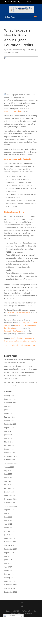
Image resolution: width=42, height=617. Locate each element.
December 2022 (10, 495)
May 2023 (8, 477)
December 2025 (10, 399)
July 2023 (7, 470)
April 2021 (8, 567)
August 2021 (9, 552)
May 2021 (8, 563)
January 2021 (9, 577)
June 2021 (8, 560)
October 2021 (9, 545)
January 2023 (9, 492)
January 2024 (9, 449)
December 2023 (10, 453)
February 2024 (9, 445)
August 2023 (9, 467)
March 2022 (8, 527)
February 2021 (9, 574)
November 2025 (10, 402)
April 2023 (8, 481)
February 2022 (9, 531)
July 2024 (7, 431)
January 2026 (9, 395)
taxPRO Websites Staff (15, 50)
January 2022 (9, 535)
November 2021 (10, 542)
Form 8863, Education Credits (18, 313)
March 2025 (8, 413)
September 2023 (10, 463)
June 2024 (8, 435)
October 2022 (9, 503)
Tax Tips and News (11, 52)
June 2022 (8, 517)
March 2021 (8, 570)
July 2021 (7, 556)
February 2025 (9, 417)
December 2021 (10, 538)
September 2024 (10, 424)
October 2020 (9, 588)
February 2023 (9, 488)
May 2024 (8, 438)
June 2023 (8, 474)
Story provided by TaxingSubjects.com (20, 345)
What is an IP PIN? (11, 379)
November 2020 (10, 585)
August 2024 (9, 427)
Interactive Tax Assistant (13, 331)
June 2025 (8, 410)
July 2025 (7, 406)
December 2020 (10, 581)
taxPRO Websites (25, 614)
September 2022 (10, 506)
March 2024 (8, 442)
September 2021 (10, 549)
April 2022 (8, 524)
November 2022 (10, 499)
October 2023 (9, 460)
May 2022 (8, 520)
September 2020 (10, 592)
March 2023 (8, 485)
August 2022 (9, 510)
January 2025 (9, 420)
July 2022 (7, 513)
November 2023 (10, 456)
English (11, 615)
